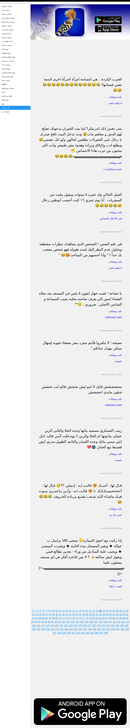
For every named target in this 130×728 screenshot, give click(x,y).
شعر (3, 104)
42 (63, 614)
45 (73, 614)
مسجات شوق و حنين (8, 18)
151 (104, 629)
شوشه (118, 361)
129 (98, 625)
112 (118, 621)
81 (97, 618)
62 (33, 618)
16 (73, 610)
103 (77, 621)
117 (43, 625)
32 (127, 610)
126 (84, 625)
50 (90, 614)
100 (63, 621)
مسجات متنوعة (6, 37)
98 (56, 621)
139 (48, 629)
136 (34, 629)
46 (77, 614)
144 (71, 629)
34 (36, 614)
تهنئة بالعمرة (6, 69)
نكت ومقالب (6, 108)
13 (63, 610)
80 (93, 618)
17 (77, 610)
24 (100, 610)
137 (38, 629)
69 (56, 618)
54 (103, 614)
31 (123, 610)
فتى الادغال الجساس (111, 218)
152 (108, 629)
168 (106, 632)
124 (75, 625)
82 (100, 618)
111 (114, 621)
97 (52, 621)
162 (78, 632)
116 (38, 625)
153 (113, 629)
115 (34, 625)
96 (49, 621)
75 (77, 618)
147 (85, 629)
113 (123, 621)
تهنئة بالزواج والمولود (8, 57)
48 (83, 614)
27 (110, 610)
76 (80, 618)
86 (113, 618)
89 (123, 618)
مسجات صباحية (7, 26)
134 (122, 625)
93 (39, 621)
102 (73, 621)
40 (56, 614)
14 (67, 610)
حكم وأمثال (5, 100)
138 (43, 629)
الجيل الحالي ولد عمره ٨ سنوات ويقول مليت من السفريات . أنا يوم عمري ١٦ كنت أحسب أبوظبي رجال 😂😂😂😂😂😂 (82, 199)
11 (57, 610)
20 (87, 610)
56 (110, 614)
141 (57, 629)
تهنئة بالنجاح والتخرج (8, 72)
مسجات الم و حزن (7, 30)
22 (93, 610)
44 (70, 614)
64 (40, 618)
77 (83, 618)
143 (66, 629)
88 (120, 618)
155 (122, 629)
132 (112, 625)
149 (94, 629)
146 (80, 629)
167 (101, 632)
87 (117, 618)
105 (87, 621)
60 (123, 614)
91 (32, 621)
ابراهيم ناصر (115, 103)
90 (127, 618)
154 (118, 629)
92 (35, 621)
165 (92, 632)
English (4, 84)
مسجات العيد (6, 80)
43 (67, 614)
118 (47, 625)
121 (61, 625)
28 (113, 610)
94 (42, 621)
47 (80, 614)
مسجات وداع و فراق (8, 22)
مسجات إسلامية (7, 6)
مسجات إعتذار (6, 33)
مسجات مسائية (6, 14)
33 (33, 614)
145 (76, 629)
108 (101, 621)
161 (73, 632)
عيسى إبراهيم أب (112, 169)
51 (93, 614)
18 (80, 610)
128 (94, 625)
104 (82, 621)
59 (120, 614)
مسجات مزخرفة (7, 45)
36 (43, 614)
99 (59, 621)
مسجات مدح (6, 10)
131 (108, 625)
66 (46, 618)
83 (103, 618)
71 (63, 618)
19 (83, 610)
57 (113, 614)
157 (55, 632)
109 (105, 621)
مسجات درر (5, 111)
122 (66, 625)
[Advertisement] (80, 54)
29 (117, 610)
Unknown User (113, 317)
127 (89, 625)
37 (46, 614)
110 (110, 621)
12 (60, 610)
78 (87, 618)
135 (126, 625)
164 (87, 632)
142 (62, 629)
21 (90, 610)
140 (52, 629)
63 (36, 618)
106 (91, 621)
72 (67, 618)
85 (110, 618)
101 (68, 621)
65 (43, 618)
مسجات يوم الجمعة (8, 88)
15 (70, 610)
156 (127, 629)
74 (73, 618)
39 (53, 614)
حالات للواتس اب (7, 41)
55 (107, 614)
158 (59, 632)
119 (52, 625)
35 (40, 614)
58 (117, 614)
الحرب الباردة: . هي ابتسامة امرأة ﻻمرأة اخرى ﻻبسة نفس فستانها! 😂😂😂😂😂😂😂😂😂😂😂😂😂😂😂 (82, 84)
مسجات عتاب (6, 65)
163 (83, 632)
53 (100, 614)
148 (90, 629)
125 (80, 625)
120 (56, 625)
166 (97, 632)
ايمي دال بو (116, 514)
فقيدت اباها (116, 586)
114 (127, 621)
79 (90, 618)
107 (96, 621)
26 (107, 610)
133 (117, 625)
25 (103, 610)
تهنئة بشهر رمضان (7, 76)
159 (64, 632)
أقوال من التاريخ (7, 96)
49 (87, 614)
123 (70, 625)
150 (99, 629)
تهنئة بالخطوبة (6, 53)
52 (97, 614)
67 (50, 618)
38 (50, 614)
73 (70, 618)
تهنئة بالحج (5, 49)
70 (60, 618)
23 (97, 610)
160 (69, 632)
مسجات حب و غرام (8, 61)
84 (107, 618)
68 (53, 618)
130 (103, 625)
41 (60, 614)
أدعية (3, 92)
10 (53, 610)
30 (120, 610)
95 (45, 621)
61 (127, 614)
